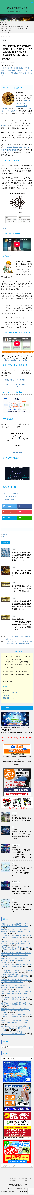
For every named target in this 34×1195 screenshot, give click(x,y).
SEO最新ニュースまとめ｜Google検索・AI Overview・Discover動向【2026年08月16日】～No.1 (16, 1010)
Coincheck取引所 (10, 496)
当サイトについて (6, 32)
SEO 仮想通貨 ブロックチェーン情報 (17, 1188)
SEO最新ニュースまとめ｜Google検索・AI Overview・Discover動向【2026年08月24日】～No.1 (16, 931)
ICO (4, 536)
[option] (17, 17)
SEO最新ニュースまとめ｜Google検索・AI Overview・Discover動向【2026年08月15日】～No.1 (16, 1028)
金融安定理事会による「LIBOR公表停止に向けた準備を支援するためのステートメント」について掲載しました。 (22, 624)
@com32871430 (12, 693)
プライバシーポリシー (7, 30)
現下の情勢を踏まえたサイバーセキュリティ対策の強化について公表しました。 (21, 588)
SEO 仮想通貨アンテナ (17, 8)
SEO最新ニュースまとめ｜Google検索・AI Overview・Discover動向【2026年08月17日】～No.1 (16, 960)
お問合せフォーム (6, 23)
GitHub (3, 126)
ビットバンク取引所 (11, 493)
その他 (5, 534)
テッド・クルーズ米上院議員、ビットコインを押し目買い (21, 573)
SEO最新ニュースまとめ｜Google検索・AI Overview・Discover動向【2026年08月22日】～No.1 (16, 943)
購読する (8, 707)
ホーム (6, 1178)
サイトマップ (4, 24)
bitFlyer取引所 (9, 499)
